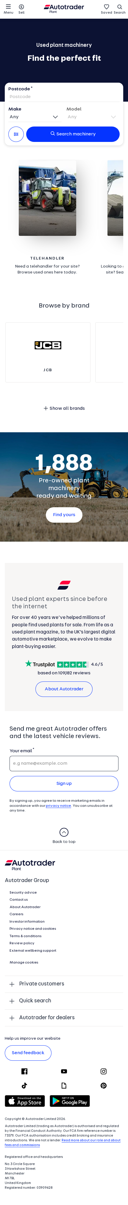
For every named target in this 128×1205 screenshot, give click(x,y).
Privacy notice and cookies (33, 929)
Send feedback (28, 1053)
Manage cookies (24, 962)
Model (74, 109)
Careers (17, 914)
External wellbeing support (33, 951)
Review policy (22, 943)
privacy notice (58, 806)
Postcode (19, 89)
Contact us (19, 900)
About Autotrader (64, 689)
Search (120, 13)
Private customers (41, 984)
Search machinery (76, 134)
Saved (106, 13)
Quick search (35, 1001)
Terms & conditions (26, 936)
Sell (21, 13)
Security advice (23, 892)
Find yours (64, 515)
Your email (21, 751)
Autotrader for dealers (47, 1018)
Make (14, 109)
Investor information (27, 922)
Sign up (64, 783)
